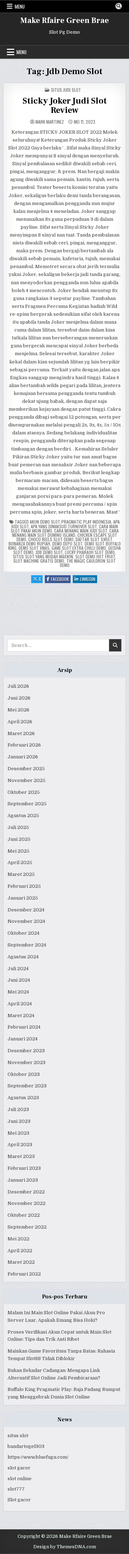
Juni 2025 (19, 839)
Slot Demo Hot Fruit (95, 556)
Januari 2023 (23, 1180)
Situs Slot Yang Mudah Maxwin (43, 556)
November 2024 (26, 921)
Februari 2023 (24, 1168)
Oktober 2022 (24, 1215)
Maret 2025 (21, 874)
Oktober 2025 (24, 792)
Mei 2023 (18, 1133)
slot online (20, 1478)
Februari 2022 (24, 1274)
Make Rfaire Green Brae (64, 20)
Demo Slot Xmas (34, 548)
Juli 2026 (18, 686)
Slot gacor (19, 1499)
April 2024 (20, 1003)
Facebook (61, 579)
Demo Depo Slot (67, 543)
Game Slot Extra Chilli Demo (79, 548)
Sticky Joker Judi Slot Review (65, 105)
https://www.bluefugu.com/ (38, 1457)
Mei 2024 (18, 992)
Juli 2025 (18, 827)
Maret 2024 (21, 1015)
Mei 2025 (18, 851)
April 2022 (20, 1250)
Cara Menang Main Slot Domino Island (65, 533)
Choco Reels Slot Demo (50, 539)
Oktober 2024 (23, 933)
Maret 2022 (21, 1262)
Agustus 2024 (23, 956)
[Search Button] (118, 6)
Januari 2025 (23, 898)
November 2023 (27, 1062)
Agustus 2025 (23, 815)
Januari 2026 (23, 756)
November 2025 (27, 780)
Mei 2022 (18, 1238)
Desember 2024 (26, 909)
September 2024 (27, 945)
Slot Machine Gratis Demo (38, 561)
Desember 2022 (26, 1192)
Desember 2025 (26, 768)
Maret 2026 (21, 733)
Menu (20, 6)
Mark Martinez (49, 122)
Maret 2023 (21, 1156)
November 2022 (27, 1203)
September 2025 (27, 803)
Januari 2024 (23, 1038)
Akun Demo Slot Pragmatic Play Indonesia (70, 522)
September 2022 (27, 1227)
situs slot (18, 1435)
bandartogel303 (26, 1446)
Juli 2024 (18, 968)
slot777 (16, 1489)
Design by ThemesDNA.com (64, 1546)
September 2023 (27, 1085)
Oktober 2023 (24, 1074)
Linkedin (88, 579)
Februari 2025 (24, 886)
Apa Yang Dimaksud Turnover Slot (64, 526)
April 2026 (20, 721)
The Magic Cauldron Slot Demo (88, 563)
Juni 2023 (19, 1121)
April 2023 (20, 1144)
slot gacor (19, 1467)
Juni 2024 (19, 980)
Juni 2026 (19, 698)
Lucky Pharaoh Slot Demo (90, 552)
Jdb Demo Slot (49, 552)
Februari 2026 (24, 745)
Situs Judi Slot (66, 90)
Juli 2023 (18, 1109)
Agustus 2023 (23, 1097)
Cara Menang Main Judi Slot (80, 531)
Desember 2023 (26, 1050)
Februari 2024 (24, 1027)
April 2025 (20, 862)
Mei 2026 (18, 709)
